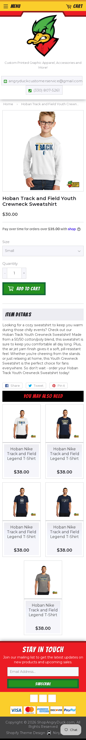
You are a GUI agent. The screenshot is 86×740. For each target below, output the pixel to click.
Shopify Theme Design (25, 733)
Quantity (10, 263)
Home (8, 104)
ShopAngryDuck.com (56, 722)
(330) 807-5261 (46, 90)
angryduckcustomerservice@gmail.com (44, 81)
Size (6, 241)
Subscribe (43, 684)
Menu (15, 6)
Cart (77, 6)
